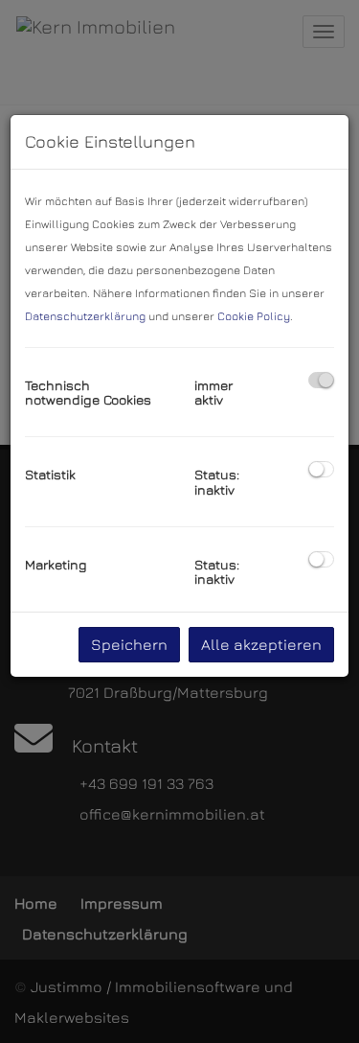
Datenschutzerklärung (85, 316)
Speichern (129, 644)
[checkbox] (321, 380)
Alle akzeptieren (261, 644)
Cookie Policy (253, 316)
